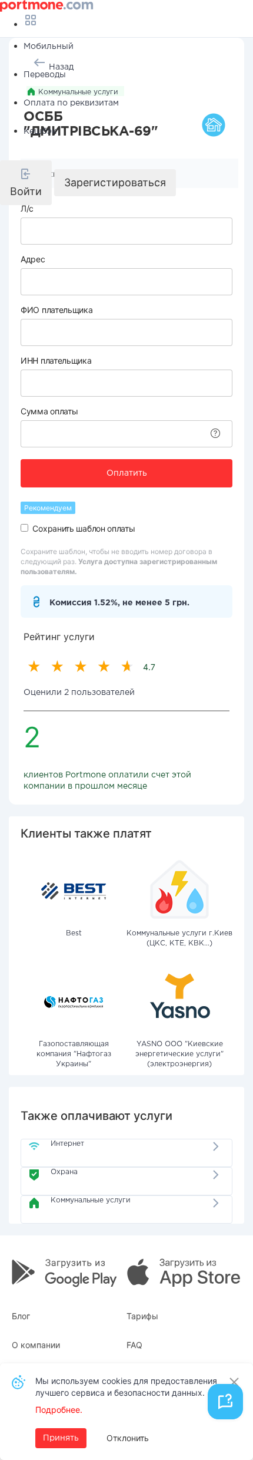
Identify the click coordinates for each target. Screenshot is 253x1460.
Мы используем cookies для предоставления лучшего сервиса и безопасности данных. (126, 1387)
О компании (36, 1345)
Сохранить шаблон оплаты (83, 528)
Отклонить (127, 1438)
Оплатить (126, 473)
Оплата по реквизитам (71, 103)
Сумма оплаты (49, 411)
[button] (26, 182)
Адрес (33, 259)
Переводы (45, 74)
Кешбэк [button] (40, 131)
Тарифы (142, 1316)
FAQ (134, 1345)
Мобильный (49, 46)
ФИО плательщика (57, 310)
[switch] (24, 528)
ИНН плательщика (56, 360)
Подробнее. (58, 1410)
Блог (21, 1316)
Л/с (27, 208)
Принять (61, 1438)
